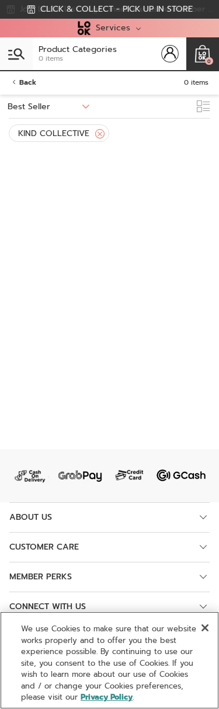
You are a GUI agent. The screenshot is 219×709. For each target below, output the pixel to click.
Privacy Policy (107, 697)
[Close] (100, 134)
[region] (109, 660)
